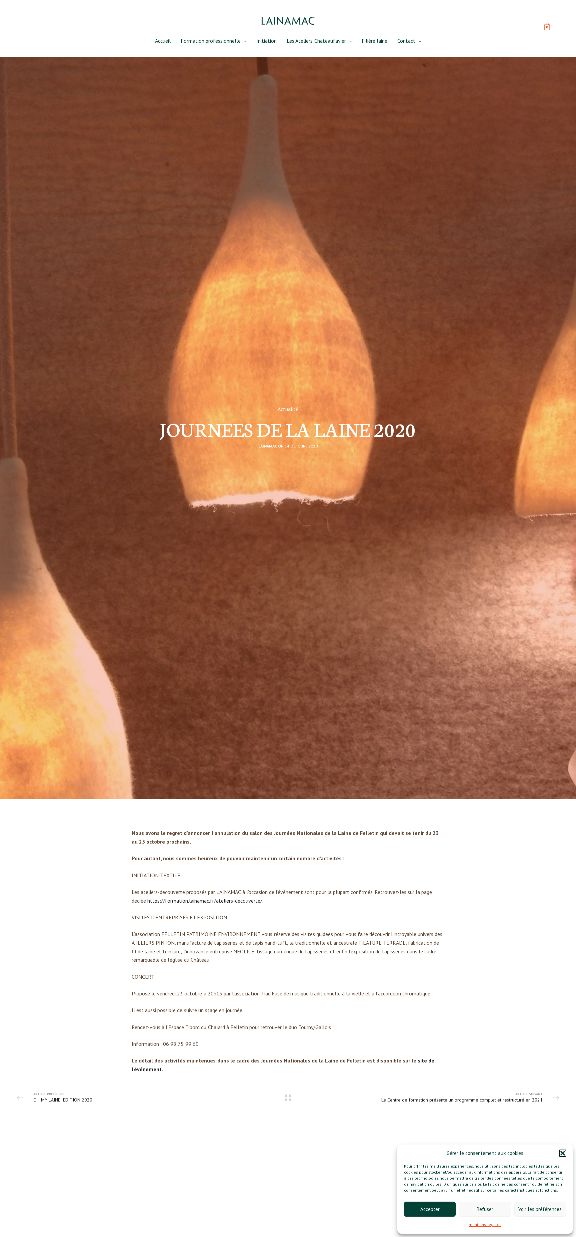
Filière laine (374, 40)
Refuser (485, 1209)
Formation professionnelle (211, 40)
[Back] (288, 1098)
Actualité (288, 409)
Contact (406, 40)
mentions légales (485, 1224)
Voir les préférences (540, 1209)
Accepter (430, 1209)
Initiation (266, 40)
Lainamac (267, 445)
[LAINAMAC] (288, 21)
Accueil (163, 40)
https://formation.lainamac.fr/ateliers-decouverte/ (204, 900)
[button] (562, 1153)
